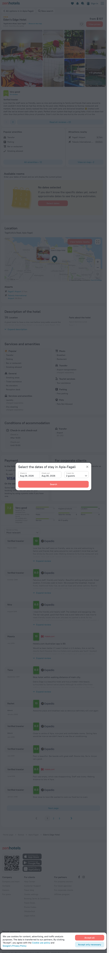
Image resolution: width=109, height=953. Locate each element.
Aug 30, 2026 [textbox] (48, 475)
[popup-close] (87, 466)
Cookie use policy (41, 942)
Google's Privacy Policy (14, 945)
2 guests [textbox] (70, 475)
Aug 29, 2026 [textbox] (27, 475)
